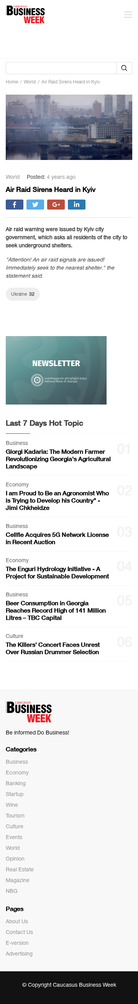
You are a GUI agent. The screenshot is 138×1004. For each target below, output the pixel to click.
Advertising (19, 954)
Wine (12, 805)
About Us (17, 921)
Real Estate (20, 869)
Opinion (15, 859)
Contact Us (19, 932)
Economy (17, 772)
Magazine (18, 880)
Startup (14, 794)
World (13, 848)
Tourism (15, 816)
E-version (17, 943)
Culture (14, 826)
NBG (12, 891)
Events (14, 837)
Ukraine (22, 294)
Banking (16, 783)
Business (17, 762)
